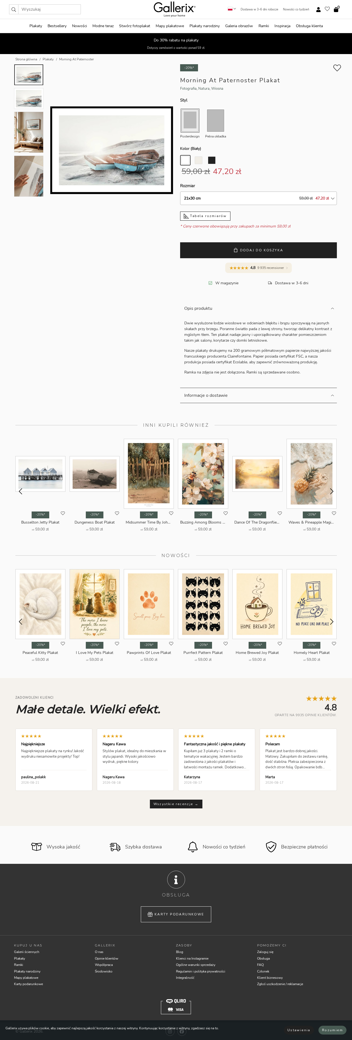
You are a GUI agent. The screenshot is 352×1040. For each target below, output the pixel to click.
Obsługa (263, 958)
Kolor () (190, 148)
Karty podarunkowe (179, 914)
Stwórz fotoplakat (134, 26)
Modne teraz (103, 26)
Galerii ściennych (26, 952)
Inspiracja (282, 26)
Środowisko (103, 971)
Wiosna (217, 88)
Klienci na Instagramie (192, 958)
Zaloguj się (265, 952)
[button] (13, 9)
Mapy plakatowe (170, 26)
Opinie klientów (106, 958)
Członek (263, 971)
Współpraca (104, 965)
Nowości (79, 26)
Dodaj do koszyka (261, 250)
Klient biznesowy (270, 978)
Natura (204, 88)
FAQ (260, 965)
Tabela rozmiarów (208, 216)
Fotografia (188, 88)
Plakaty (35, 26)
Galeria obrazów (239, 26)
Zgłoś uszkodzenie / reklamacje (280, 984)
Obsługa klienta (309, 26)
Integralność (185, 978)
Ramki (263, 26)
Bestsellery (57, 26)
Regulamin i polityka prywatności (200, 971)
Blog (179, 952)
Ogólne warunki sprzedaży (195, 965)
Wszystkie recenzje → (176, 804)
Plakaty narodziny (204, 26)
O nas (99, 952)
